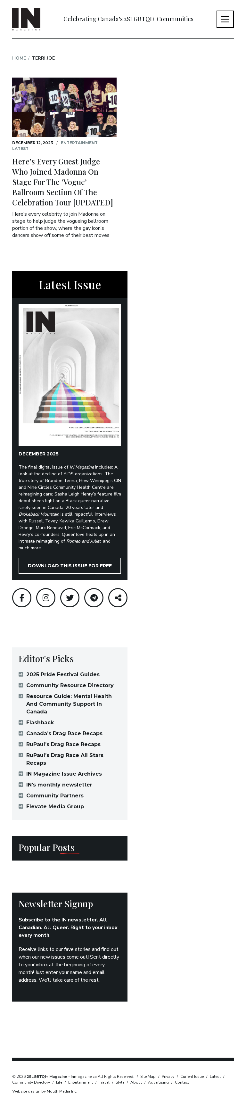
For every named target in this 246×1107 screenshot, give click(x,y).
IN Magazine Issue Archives (64, 774)
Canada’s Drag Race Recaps (64, 733)
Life (59, 1082)
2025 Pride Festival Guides (63, 674)
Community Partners (55, 796)
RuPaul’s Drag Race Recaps (63, 744)
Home (19, 58)
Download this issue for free (70, 566)
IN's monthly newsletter (59, 785)
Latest (20, 148)
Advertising (158, 1082)
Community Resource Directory (70, 685)
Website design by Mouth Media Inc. (44, 1091)
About (136, 1082)
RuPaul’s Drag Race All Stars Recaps (64, 759)
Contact (182, 1082)
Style (120, 1082)
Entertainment (79, 142)
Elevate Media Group (55, 806)
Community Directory (31, 1082)
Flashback (40, 723)
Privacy (168, 1076)
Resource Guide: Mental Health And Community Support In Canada (69, 704)
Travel (104, 1082)
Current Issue (192, 1076)
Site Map (148, 1076)
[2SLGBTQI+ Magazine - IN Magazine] (26, 19)
